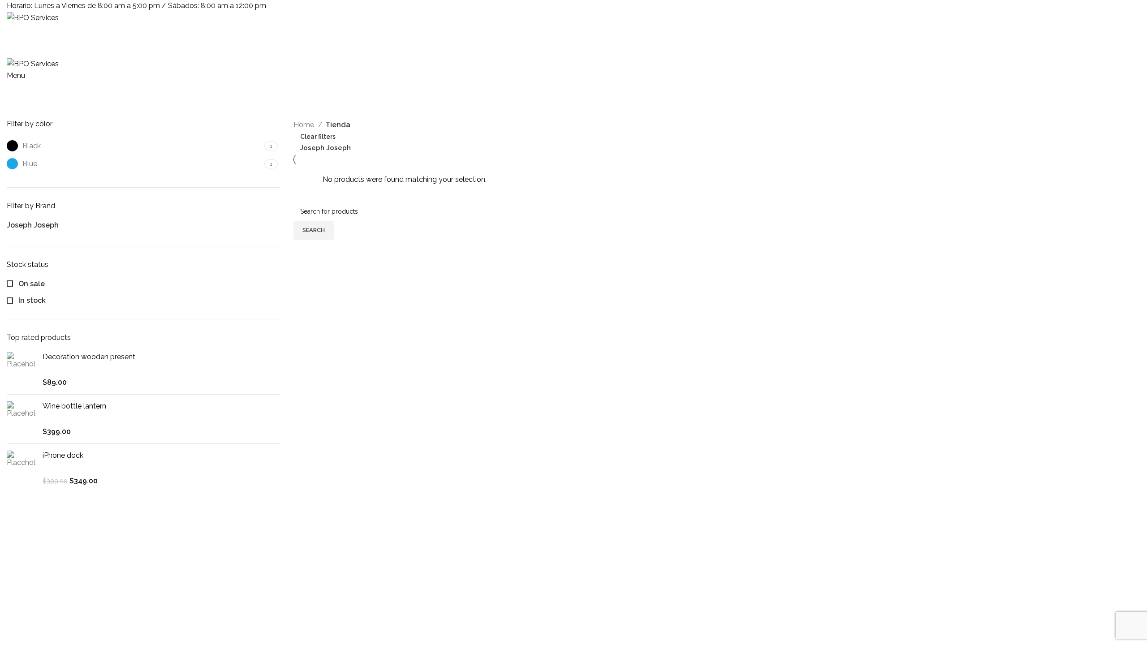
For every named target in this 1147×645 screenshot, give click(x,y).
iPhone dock (63, 455)
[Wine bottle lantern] (21, 419)
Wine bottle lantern (74, 406)
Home (304, 124)
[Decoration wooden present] (21, 369)
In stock (31, 300)
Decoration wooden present (89, 357)
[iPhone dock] (21, 468)
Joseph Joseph (325, 148)
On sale (31, 284)
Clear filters (318, 136)
